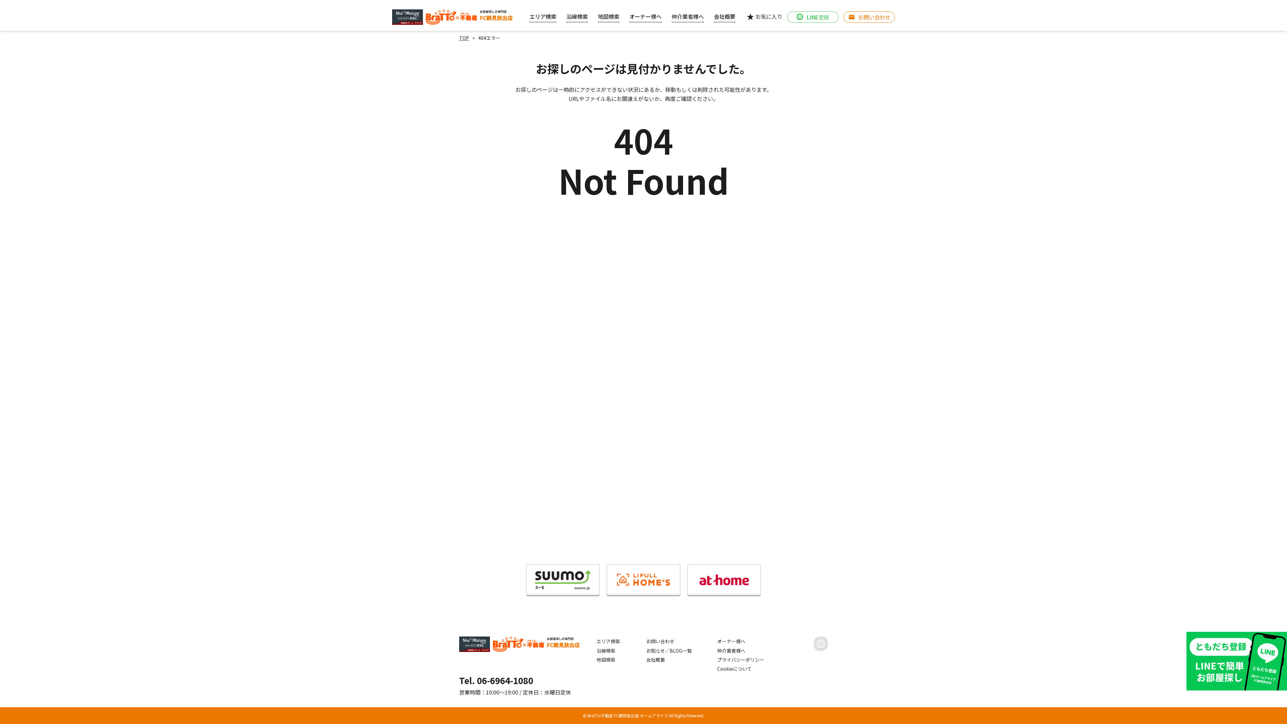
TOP (464, 38)
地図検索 (606, 659)
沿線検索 (606, 650)
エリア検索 (608, 641)
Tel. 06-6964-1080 (496, 680)
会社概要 (655, 659)
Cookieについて (734, 668)
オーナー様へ (645, 16)
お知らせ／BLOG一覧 (669, 650)
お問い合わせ (660, 641)
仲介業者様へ (731, 650)
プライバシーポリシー (740, 659)
